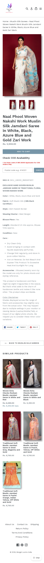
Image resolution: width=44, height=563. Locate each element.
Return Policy (22, 528)
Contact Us (22, 524)
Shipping (35, 524)
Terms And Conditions (22, 533)
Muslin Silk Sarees (19, 21)
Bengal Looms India (24, 552)
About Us (9, 524)
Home (5, 21)
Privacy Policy (22, 537)
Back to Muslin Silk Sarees (23, 343)
